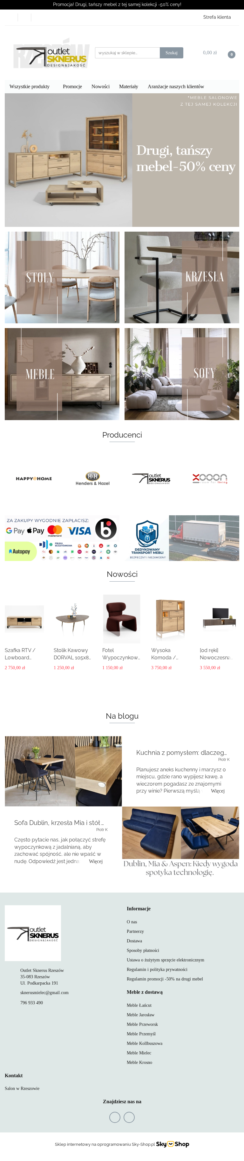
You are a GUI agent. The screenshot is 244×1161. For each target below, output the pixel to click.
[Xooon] (151, 479)
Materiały (128, 86)
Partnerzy (135, 931)
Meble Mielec (139, 1053)
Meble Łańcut (139, 1005)
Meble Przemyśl (141, 1034)
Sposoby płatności (143, 950)
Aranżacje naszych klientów (176, 86)
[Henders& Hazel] (34, 479)
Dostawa (134, 941)
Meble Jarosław (140, 1015)
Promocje (72, 86)
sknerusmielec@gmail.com (44, 992)
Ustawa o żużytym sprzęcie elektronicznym (165, 960)
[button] (139, 908)
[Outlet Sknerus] (93, 479)
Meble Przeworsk (142, 1024)
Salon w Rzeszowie (22, 1088)
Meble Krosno (139, 1062)
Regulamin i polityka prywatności (157, 969)
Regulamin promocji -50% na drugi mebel (165, 979)
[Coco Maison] (210, 479)
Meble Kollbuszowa (144, 1043)
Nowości (101, 86)
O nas (132, 922)
